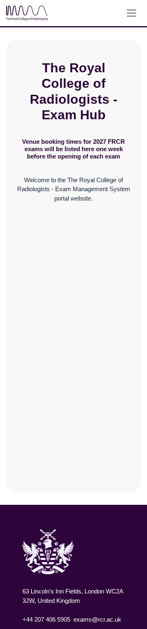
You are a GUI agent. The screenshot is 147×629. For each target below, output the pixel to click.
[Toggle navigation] (131, 13)
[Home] (29, 13)
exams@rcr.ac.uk (97, 619)
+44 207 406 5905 (46, 619)
